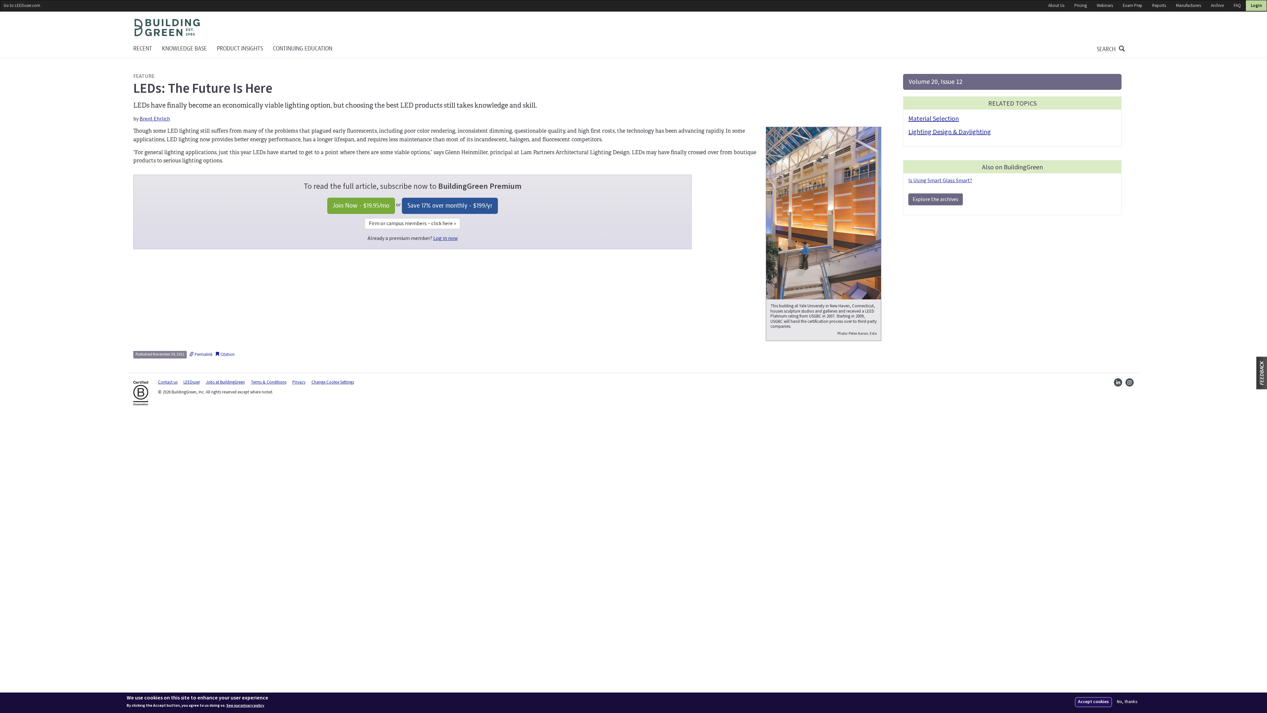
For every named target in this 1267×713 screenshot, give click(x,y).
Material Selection (933, 118)
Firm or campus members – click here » (412, 223)
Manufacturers (1188, 6)
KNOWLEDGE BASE (184, 48)
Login (1256, 6)
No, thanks (1127, 702)
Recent (142, 48)
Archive (1217, 6)
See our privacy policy (245, 705)
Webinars (1105, 6)
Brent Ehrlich (155, 118)
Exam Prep (1132, 6)
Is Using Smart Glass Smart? (940, 180)
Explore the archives (935, 199)
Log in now (445, 238)
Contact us (168, 382)
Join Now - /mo (361, 205)
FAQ (1237, 6)
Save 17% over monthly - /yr (449, 205)
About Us (1056, 6)
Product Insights (240, 48)
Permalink (203, 354)
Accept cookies (1093, 701)
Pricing (1080, 6)
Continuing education (302, 48)
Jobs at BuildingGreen (225, 382)
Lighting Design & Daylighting (949, 132)
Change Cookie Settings (332, 382)
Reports (1159, 6)
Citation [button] (227, 354)
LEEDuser (191, 382)
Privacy (299, 382)
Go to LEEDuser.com (22, 6)
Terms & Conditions (268, 382)
